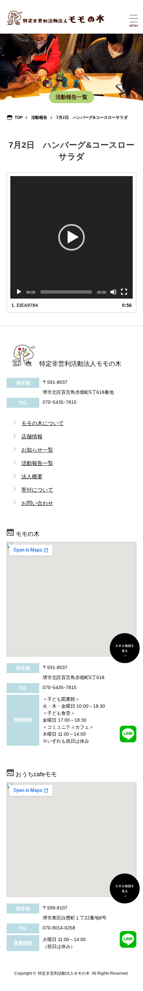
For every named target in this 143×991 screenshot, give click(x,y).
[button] (71, 237)
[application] (71, 237)
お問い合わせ (37, 503)
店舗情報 (32, 436)
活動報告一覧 (37, 463)
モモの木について (42, 423)
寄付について (37, 490)
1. (24, 305)
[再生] (19, 292)
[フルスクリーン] (124, 292)
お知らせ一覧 (37, 450)
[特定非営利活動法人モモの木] (75, 17)
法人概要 (32, 476)
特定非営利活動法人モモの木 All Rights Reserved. (83, 973)
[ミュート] (113, 292)
